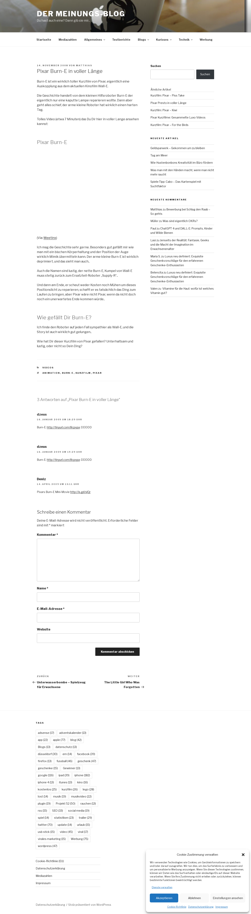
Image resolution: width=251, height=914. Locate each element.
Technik (184, 39)
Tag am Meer (159, 155)
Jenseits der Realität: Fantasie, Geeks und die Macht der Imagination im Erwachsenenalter (179, 245)
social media (78, 810)
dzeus (42, 447)
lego (88, 789)
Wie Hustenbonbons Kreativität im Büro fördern (181, 162)
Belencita (156, 272)
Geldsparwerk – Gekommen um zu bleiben (177, 148)
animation (51, 373)
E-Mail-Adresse (51, 609)
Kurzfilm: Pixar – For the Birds (169, 125)
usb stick (46, 831)
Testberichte (121, 39)
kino (82, 782)
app (43, 739)
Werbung (206, 39)
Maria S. (155, 256)
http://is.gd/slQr (80, 492)
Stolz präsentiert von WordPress (89, 904)
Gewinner (71, 768)
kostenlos (47, 789)
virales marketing (52, 839)
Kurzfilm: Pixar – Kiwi (163, 110)
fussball (64, 761)
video (66, 831)
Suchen (155, 66)
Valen (154, 288)
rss (42, 810)
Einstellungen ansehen (228, 898)
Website (43, 629)
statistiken (64, 817)
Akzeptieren (164, 898)
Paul (153, 228)
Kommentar (47, 535)
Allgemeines (93, 39)
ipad (64, 775)
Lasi (153, 240)
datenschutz (66, 747)
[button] (243, 855)
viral (83, 831)
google (46, 775)
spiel (43, 817)
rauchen (88, 803)
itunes (65, 782)
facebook (86, 754)
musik (59, 796)
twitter (45, 824)
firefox (45, 761)
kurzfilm (83, 373)
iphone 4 (46, 782)
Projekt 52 (65, 803)
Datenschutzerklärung (201, 906)
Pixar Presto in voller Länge (168, 103)
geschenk (86, 761)
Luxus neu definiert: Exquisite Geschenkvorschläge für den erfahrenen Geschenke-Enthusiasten (176, 261)
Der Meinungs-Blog (81, 13)
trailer (85, 817)
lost (43, 796)
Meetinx (50, 238)
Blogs (142, 39)
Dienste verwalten (162, 887)
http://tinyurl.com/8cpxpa (63, 427)
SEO (57, 810)
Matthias (84, 65)
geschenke (48, 768)
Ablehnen (194, 898)
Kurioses (162, 39)
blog (76, 739)
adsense (46, 732)
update (65, 824)
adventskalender (72, 732)
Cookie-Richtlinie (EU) (50, 861)
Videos (48, 367)
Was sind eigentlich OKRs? (180, 221)
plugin (44, 803)
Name (42, 588)
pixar (97, 373)
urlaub (83, 824)
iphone (82, 775)
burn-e (68, 373)
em (67, 754)
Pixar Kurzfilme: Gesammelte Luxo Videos (178, 117)
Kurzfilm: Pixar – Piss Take (167, 95)
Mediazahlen (68, 39)
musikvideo (81, 796)
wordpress (47, 846)
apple (59, 739)
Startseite (43, 39)
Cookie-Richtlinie (176, 906)
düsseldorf (47, 754)
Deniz (41, 479)
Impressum (222, 906)
